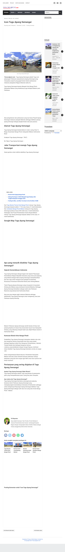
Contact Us (40, 539)
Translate (56, 132)
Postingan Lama (38, 530)
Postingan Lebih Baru (9, 530)
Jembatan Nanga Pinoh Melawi (15, 209)
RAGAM (34, 12)
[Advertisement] (22, 39)
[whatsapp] (18, 435)
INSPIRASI (20, 12)
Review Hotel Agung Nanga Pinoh (16, 194)
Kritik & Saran (34, 539)
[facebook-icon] (54, 3)
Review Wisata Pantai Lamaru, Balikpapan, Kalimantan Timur (56, 113)
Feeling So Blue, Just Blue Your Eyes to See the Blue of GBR (23, 200)
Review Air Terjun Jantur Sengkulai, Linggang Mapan (55, 97)
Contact (27, 3)
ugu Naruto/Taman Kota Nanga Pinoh (18, 205)
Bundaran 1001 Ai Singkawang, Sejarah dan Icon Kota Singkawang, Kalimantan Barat (56, 49)
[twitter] (9, 435)
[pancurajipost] (11, 8)
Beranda (6, 12)
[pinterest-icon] (60, 3)
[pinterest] (14, 435)
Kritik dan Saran (19, 3)
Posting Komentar (30, 25)
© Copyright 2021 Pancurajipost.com (32, 540)
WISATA (12, 12)
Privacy (12, 3)
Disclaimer (6, 3)
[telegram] (22, 435)
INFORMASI (27, 12)
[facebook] (5, 435)
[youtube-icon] (57, 3)
